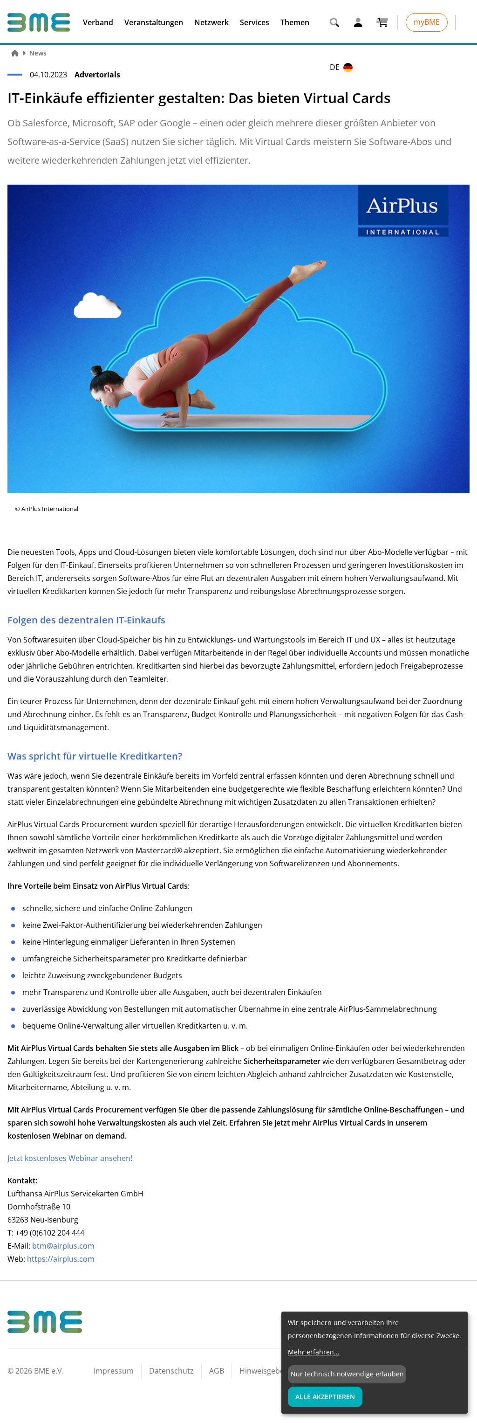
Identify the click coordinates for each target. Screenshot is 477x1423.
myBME (427, 22)
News (38, 52)
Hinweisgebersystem (276, 1371)
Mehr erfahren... (314, 1351)
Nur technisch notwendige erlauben (347, 1373)
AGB (216, 1371)
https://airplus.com (61, 1259)
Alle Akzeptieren (325, 1396)
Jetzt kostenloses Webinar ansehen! (69, 1158)
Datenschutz (171, 1371)
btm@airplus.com (63, 1246)
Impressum (114, 1371)
